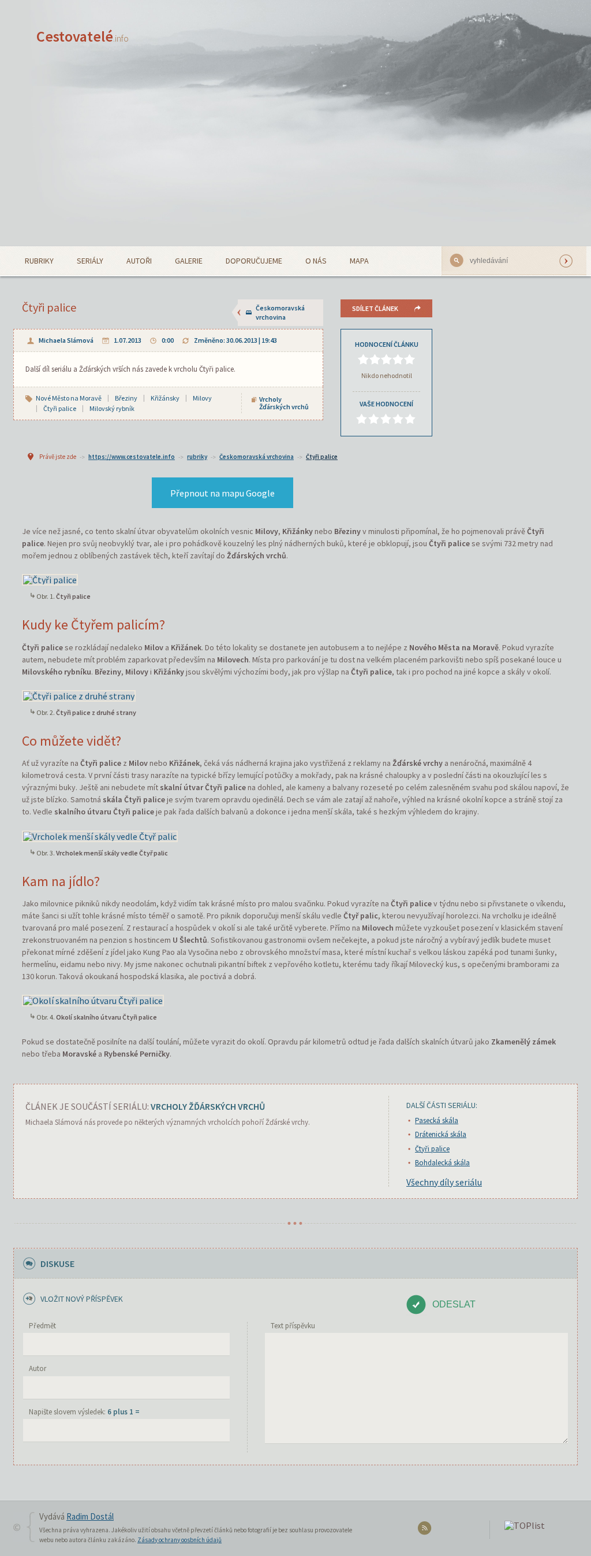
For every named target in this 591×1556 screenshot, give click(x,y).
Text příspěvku (293, 1325)
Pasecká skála (436, 1120)
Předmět (42, 1325)
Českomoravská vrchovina (280, 312)
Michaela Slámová (66, 340)
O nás (316, 260)
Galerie (189, 260)
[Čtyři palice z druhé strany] (79, 695)
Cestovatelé (82, 36)
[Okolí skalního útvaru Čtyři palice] (93, 999)
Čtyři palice (322, 457)
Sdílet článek (375, 308)
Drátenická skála (440, 1134)
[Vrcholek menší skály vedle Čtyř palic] (100, 834)
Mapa (359, 260)
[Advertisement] (295, 159)
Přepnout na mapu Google (222, 493)
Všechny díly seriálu (444, 1182)
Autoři (139, 260)
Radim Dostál (90, 1516)
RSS (426, 1530)
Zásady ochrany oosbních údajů (179, 1540)
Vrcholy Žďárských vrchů (284, 403)
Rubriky (39, 260)
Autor (37, 1368)
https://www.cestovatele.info (131, 457)
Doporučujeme (254, 260)
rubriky (197, 457)
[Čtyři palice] (50, 578)
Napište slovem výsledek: (84, 1412)
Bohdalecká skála (442, 1163)
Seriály (90, 260)
